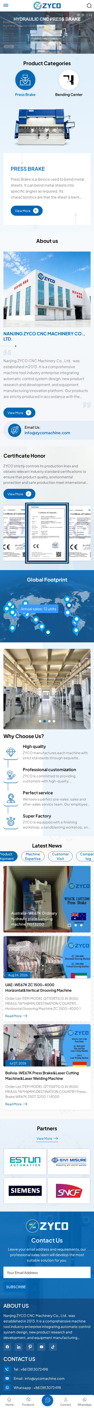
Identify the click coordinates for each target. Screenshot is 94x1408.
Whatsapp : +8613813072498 (37, 1387)
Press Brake (28, 169)
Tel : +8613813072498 (31, 1369)
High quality (34, 746)
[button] (41, 50)
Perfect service (38, 792)
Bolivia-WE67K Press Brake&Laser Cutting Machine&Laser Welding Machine (42, 1075)
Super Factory (37, 815)
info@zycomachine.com (47, 432)
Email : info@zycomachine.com (39, 1378)
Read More (13, 1016)
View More (26, 210)
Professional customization (49, 769)
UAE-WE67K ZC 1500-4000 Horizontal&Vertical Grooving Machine (38, 987)
